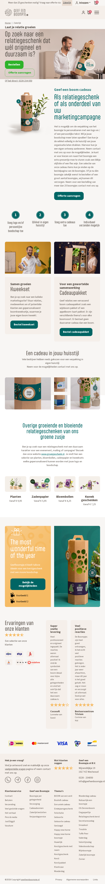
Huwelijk (58, 842)
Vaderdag (83, 837)
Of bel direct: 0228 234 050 (18, 81)
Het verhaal (10, 812)
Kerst (56, 858)
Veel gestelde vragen (14, 808)
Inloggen (84, 2)
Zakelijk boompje (87, 854)
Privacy (58, 879)
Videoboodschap (86, 846)
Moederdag (59, 871)
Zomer (82, 859)
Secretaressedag (86, 820)
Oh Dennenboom (87, 808)
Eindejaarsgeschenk (63, 808)
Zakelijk (67, 2)
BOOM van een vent (63, 795)
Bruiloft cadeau (61, 800)
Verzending (10, 804)
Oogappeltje (85, 812)
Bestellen (14, 65)
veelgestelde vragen (15, 769)
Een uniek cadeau (62, 804)
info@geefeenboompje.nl (92, 781)
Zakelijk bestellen (38, 812)
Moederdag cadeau (87, 795)
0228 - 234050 (86, 777)
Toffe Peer (83, 833)
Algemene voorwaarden (77, 879)
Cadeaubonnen (36, 808)
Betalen (8, 800)
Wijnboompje (85, 850)
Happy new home (62, 829)
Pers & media (11, 817)
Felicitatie (59, 812)
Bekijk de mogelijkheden (28, 584)
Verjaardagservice (38, 816)
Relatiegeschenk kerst (89, 816)
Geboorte (58, 817)
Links (95, 879)
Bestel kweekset (24, 324)
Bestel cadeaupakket (76, 332)
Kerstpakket (60, 862)
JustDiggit (10, 821)
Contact (9, 795)
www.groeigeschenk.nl (52, 454)
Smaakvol (83, 825)
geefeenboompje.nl (30, 879)
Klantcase (59, 867)
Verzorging (35, 803)
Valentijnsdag (85, 842)
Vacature (9, 825)
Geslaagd (58, 825)
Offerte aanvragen (19, 73)
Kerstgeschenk (61, 854)
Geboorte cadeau (62, 821)
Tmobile (83, 829)
